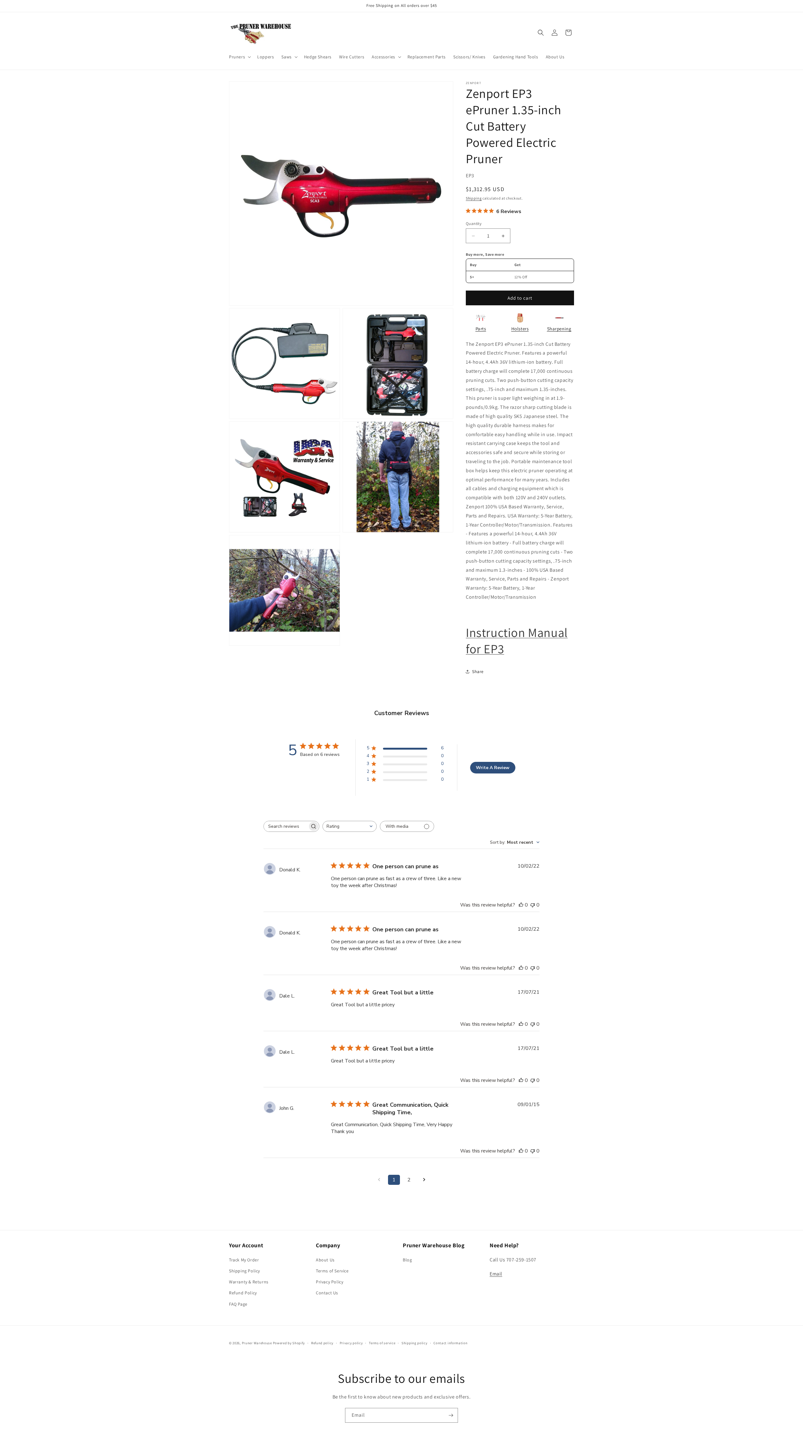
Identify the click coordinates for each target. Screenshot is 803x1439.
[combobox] (349, 826)
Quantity (473, 223)
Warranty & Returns (249, 1282)
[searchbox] (286, 826)
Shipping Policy (244, 1271)
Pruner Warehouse (257, 1343)
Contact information (450, 1343)
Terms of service (382, 1343)
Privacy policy (351, 1343)
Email (496, 1273)
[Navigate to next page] (424, 1180)
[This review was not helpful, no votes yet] (532, 904)
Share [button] (478, 671)
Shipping (474, 198)
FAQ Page (238, 1304)
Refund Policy (243, 1293)
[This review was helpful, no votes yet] (521, 904)
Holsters (520, 329)
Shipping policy (415, 1343)
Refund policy (322, 1343)
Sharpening (559, 329)
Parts (481, 329)
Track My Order (244, 1260)
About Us (325, 1260)
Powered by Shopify (289, 1343)
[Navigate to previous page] (379, 1180)
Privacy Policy (329, 1282)
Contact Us (327, 1293)
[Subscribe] (451, 1415)
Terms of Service (332, 1271)
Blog (407, 1260)
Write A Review (492, 768)
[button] (239, 56)
